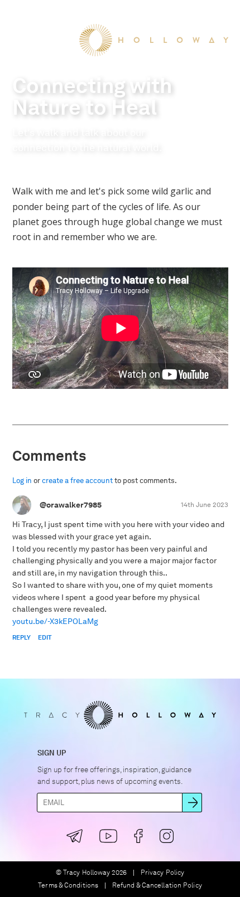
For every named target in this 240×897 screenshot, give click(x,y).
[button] (19, 16)
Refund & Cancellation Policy (157, 886)
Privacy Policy (162, 873)
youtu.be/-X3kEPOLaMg (55, 621)
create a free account (77, 480)
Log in (22, 480)
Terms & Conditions (68, 886)
